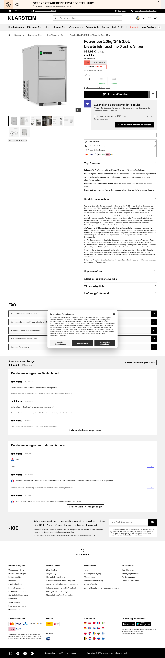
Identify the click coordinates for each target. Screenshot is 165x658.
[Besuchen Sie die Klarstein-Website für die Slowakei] (94, 628)
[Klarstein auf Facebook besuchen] (18, 653)
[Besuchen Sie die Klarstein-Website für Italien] (103, 623)
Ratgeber (121, 11)
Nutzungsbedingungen (128, 633)
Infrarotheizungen (15, 588)
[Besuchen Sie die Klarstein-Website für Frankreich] (98, 623)
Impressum (71, 653)
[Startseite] (11, 35)
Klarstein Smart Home (55, 577)
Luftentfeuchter (15, 577)
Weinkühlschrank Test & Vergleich (60, 581)
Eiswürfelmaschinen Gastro (56, 35)
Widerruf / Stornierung (93, 581)
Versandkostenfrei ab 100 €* (45, 11)
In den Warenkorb (118, 94)
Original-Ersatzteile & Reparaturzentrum (101, 588)
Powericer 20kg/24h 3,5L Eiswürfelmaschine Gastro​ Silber (90, 35)
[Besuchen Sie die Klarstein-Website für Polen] (85, 633)
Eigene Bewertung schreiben (140, 362)
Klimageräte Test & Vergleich (58, 591)
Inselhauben (13, 581)
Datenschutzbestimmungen (132, 631)
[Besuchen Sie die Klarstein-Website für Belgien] (85, 638)
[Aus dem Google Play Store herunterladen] (143, 624)
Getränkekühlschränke (18, 595)
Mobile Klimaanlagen (17, 573)
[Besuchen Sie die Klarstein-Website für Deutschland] (85, 623)
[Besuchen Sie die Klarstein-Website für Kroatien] (89, 633)
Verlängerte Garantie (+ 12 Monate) (111, 116)
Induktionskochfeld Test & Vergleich (61, 588)
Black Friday (51, 570)
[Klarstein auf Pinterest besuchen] (32, 653)
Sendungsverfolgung (92, 573)
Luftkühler (12, 599)
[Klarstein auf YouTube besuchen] (25, 653)
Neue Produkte (149, 27)
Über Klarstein (128, 570)
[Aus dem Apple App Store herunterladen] (128, 624)
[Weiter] (159, 27)
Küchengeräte (19, 35)
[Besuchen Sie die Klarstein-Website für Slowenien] (98, 638)
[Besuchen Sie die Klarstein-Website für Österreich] (89, 623)
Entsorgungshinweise (131, 573)
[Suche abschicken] (55, 18)
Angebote (134, 27)
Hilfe (86, 570)
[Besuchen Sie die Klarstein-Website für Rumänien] (94, 633)
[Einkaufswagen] (155, 18)
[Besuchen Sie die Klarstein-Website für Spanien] (85, 628)
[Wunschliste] (149, 18)
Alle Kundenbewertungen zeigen (86, 430)
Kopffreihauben (15, 584)
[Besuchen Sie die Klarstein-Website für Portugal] (94, 638)
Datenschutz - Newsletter (136, 535)
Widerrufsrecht (90, 584)
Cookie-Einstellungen (130, 581)
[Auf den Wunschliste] (153, 94)
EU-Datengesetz (128, 577)
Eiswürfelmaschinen (35, 35)
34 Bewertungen (89, 58)
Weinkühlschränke (16, 570)
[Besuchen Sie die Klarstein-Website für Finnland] (103, 633)
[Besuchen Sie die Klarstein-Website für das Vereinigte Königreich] (89, 628)
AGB (61, 653)
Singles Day (51, 573)
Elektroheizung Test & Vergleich (59, 595)
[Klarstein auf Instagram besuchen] (10, 653)
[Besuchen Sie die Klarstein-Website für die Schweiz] (94, 623)
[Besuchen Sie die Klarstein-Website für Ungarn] (103, 628)
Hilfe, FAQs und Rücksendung (146, 11)
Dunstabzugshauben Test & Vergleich (62, 584)
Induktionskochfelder (17, 606)
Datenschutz (50, 653)
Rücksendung (89, 577)
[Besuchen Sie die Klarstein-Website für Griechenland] (103, 638)
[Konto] (144, 18)
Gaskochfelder (14, 609)
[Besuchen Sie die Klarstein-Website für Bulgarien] (98, 633)
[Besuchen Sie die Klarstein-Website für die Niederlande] (89, 638)
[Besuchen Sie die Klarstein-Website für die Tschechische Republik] (98, 628)
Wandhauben (14, 602)
